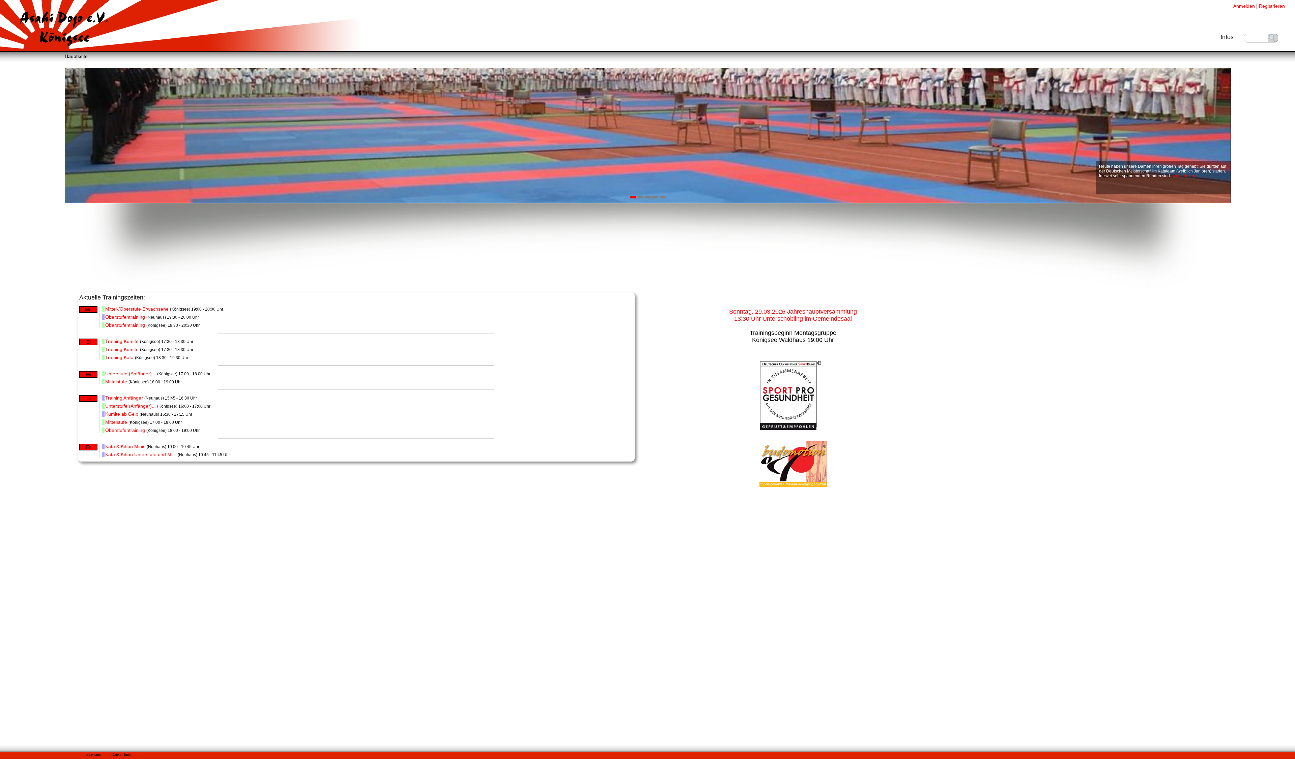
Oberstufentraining (125, 317)
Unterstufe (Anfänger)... (130, 373)
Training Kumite (122, 341)
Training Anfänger (124, 398)
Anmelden (1244, 6)
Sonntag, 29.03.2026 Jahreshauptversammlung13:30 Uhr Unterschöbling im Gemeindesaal (793, 315)
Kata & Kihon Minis (125, 446)
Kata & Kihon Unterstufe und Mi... (140, 454)
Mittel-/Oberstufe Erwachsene (137, 309)
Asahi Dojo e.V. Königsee (64, 28)
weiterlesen (1184, 175)
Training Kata (119, 357)
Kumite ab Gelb (121, 414)
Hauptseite (76, 56)
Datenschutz (121, 754)
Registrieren (1272, 6)
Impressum (92, 754)
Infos (1227, 37)
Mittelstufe (116, 381)
